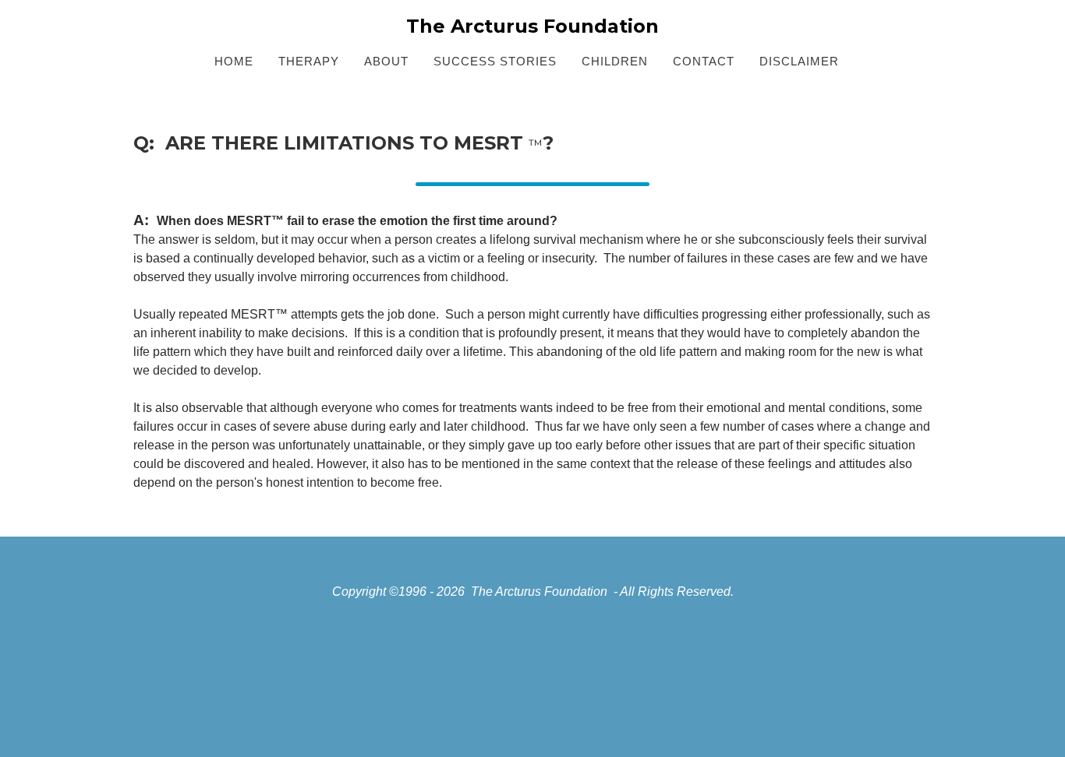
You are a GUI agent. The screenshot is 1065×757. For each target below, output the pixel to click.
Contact (648, 665)
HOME (360, 665)
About (357, 702)
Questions (514, 665)
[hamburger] (64, 24)
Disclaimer (657, 683)
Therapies (371, 683)
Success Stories (534, 683)
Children (508, 702)
